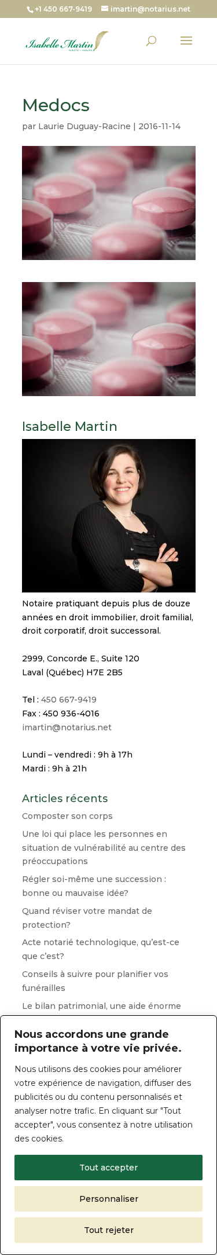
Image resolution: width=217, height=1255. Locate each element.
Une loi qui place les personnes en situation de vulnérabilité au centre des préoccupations (104, 848)
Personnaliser (108, 1199)
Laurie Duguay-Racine (84, 126)
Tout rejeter (109, 1230)
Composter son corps (67, 816)
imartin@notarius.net (67, 727)
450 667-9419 (69, 699)
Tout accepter (108, 1167)
